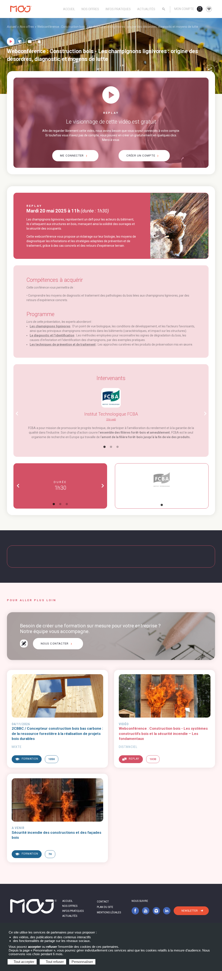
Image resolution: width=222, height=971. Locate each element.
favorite (209, 9)
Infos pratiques (118, 9)
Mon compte (184, 9)
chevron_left (17, 413)
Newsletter (189, 910)
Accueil (69, 9)
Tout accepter (23, 962)
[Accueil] (21, 9)
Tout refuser (54, 962)
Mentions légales (109, 912)
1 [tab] (104, 447)
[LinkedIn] (166, 910)
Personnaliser (82, 962)
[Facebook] (135, 910)
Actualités (146, 9)
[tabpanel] (111, 413)
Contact (103, 901)
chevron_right (205, 413)
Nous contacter (55, 643)
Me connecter (72, 155)
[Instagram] (156, 910)
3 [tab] (117, 447)
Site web (111, 419)
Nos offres (90, 9)
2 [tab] (111, 447)
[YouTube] (145, 910)
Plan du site (105, 907)
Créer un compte (140, 155)
